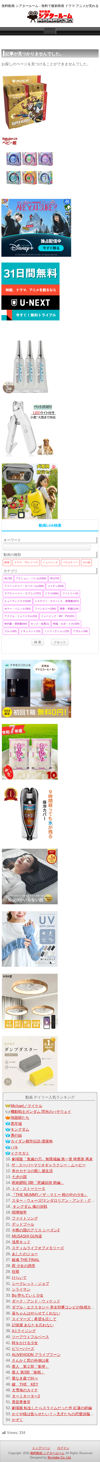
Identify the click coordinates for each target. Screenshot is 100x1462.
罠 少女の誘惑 (23, 1266)
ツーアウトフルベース (30, 1337)
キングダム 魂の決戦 (29, 1206)
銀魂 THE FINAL (26, 1260)
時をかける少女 (25, 1343)
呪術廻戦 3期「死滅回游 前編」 (38, 1183)
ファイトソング (25, 1218)
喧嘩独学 (19, 1212)
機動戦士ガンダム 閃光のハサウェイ (41, 1112)
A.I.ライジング (24, 1331)
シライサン (21, 1289)
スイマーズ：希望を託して (34, 1319)
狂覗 (15, 1272)
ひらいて (19, 1278)
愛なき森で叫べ (25, 1378)
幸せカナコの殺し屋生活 (32, 1171)
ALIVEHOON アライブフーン (36, 1355)
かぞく (17, 1420)
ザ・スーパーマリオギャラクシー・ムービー (48, 1165)
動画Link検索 (50, 525)
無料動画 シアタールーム (47, 1453)
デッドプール (23, 1224)
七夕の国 (19, 1177)
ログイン (63, 1448)
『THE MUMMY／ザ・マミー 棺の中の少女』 (50, 1195)
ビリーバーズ (23, 1349)
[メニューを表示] (50, 31)
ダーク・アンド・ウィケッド (36, 1301)
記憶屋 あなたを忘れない (33, 1325)
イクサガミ (20, 1153)
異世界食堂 (21, 1402)
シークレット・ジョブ (30, 1284)
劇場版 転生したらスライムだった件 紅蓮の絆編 (52, 1408)
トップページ (41, 1448)
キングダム (20, 1129)
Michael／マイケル (26, 1106)
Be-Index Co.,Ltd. (59, 1457)
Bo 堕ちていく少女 (27, 1295)
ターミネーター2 (26, 1396)
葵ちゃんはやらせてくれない (36, 1313)
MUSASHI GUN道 (27, 1236)
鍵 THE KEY (25, 1384)
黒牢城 (16, 1124)
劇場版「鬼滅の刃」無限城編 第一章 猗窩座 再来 (52, 1159)
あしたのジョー (25, 1254)
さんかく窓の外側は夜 (30, 1360)
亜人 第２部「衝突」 (30, 1366)
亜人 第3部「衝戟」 (28, 1372)
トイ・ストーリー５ (28, 1189)
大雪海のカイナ (25, 1390)
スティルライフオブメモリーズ (38, 1248)
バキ (14, 1147)
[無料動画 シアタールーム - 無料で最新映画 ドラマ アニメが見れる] (50, 17)
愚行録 (16, 1135)
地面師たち (20, 1118)
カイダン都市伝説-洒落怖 (32, 1141)
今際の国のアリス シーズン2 (36, 1230)
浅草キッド (21, 1242)
